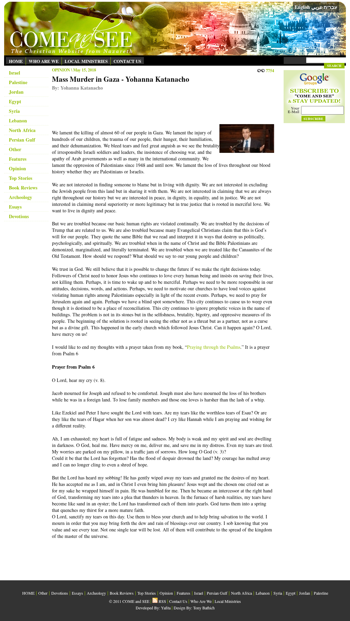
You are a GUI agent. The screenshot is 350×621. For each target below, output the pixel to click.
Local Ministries (228, 601)
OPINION (61, 70)
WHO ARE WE (44, 61)
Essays (15, 206)
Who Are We (201, 601)
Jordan (16, 91)
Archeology (20, 197)
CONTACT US (127, 61)
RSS (162, 601)
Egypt (15, 101)
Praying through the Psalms (213, 347)
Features (17, 158)
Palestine (18, 82)
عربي (316, 7)
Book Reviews (23, 187)
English (302, 7)
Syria (14, 111)
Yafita (166, 607)
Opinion (17, 168)
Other (15, 149)
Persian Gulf (22, 139)
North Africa (22, 130)
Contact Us (178, 601)
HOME (16, 61)
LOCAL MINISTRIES (86, 61)
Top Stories (20, 178)
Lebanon (18, 120)
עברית (330, 7)
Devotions (19, 216)
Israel (14, 72)
